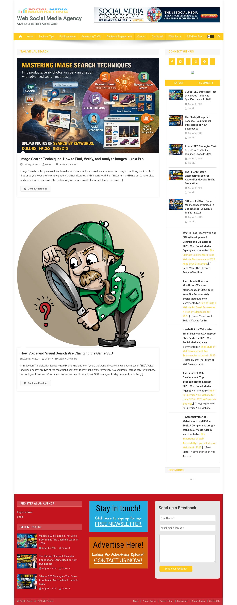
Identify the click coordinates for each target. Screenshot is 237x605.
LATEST (179, 82)
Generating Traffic (91, 36)
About (135, 601)
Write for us (174, 36)
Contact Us (214, 601)
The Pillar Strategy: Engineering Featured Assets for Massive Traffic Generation (200, 178)
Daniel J (49, 164)
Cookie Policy (198, 601)
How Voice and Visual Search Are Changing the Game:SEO (66, 353)
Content (141, 36)
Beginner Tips (46, 36)
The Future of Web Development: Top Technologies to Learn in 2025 (199, 351)
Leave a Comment (68, 164)
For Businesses (68, 36)
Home (30, 36)
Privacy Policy (149, 601)
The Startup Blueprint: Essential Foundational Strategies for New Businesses (198, 123)
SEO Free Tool (194, 36)
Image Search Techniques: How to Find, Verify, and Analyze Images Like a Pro (82, 159)
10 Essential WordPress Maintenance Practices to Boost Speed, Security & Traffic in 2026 (199, 207)
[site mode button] (210, 36)
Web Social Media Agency (49, 18)
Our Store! (157, 36)
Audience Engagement (119, 36)
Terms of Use (166, 601)
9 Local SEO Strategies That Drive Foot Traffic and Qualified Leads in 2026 (200, 95)
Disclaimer (182, 601)
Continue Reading (37, 188)
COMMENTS (206, 82)
